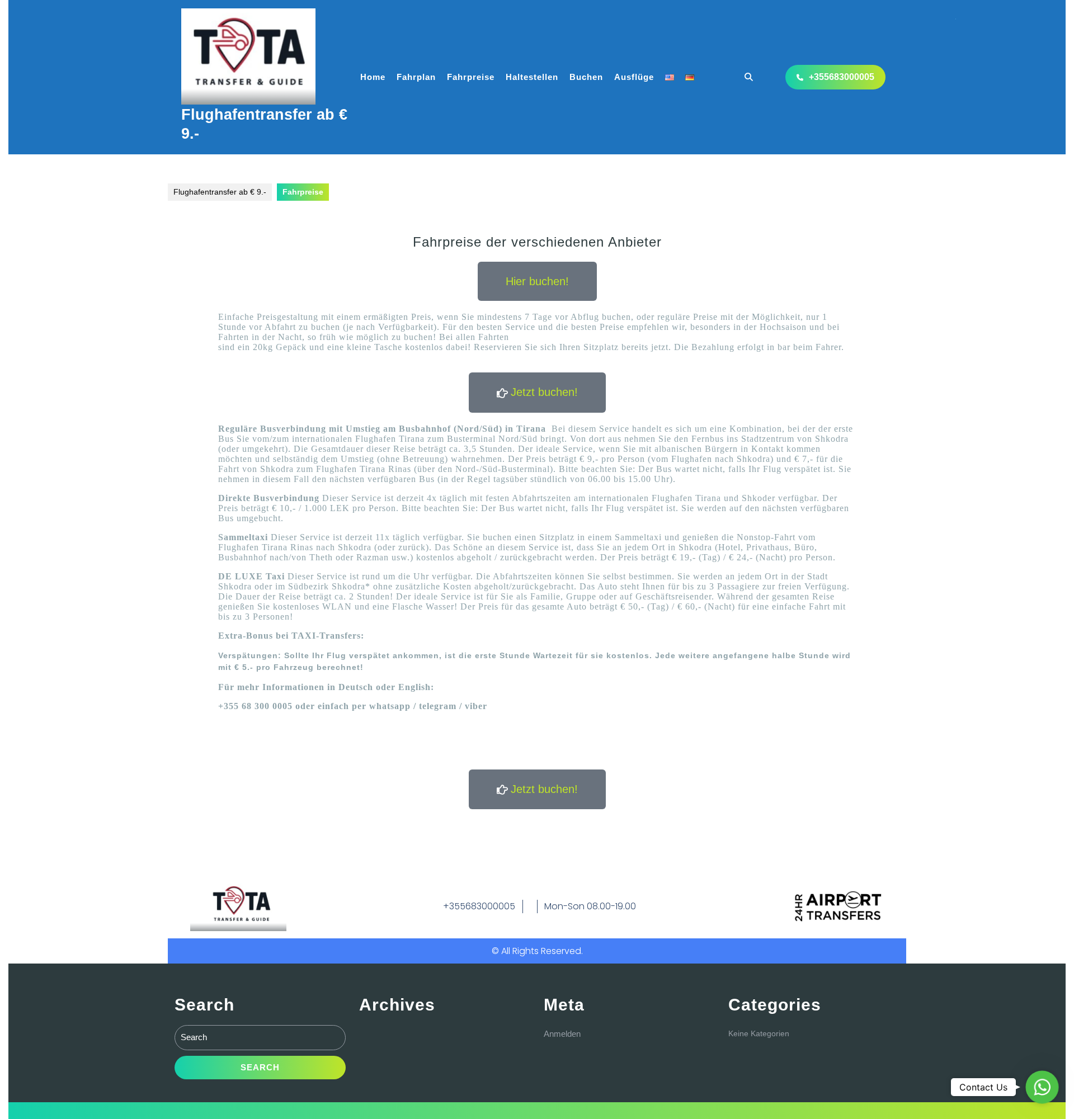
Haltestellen (532, 77)
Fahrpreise (470, 77)
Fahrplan (416, 77)
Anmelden (562, 1033)
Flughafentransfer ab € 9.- (219, 191)
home (372, 77)
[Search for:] (260, 1040)
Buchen (586, 77)
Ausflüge (634, 77)
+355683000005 (841, 77)
